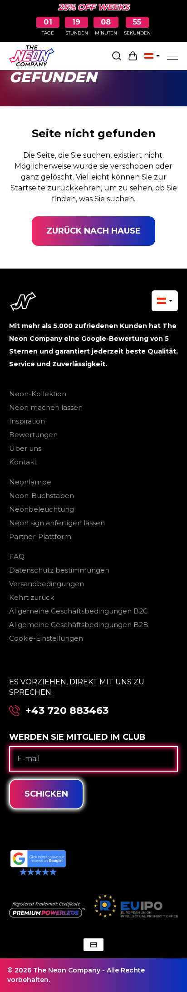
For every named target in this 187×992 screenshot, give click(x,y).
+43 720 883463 (66, 711)
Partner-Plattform (40, 536)
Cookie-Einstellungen (46, 638)
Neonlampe (30, 482)
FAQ (17, 556)
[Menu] (172, 55)
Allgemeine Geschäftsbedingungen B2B (78, 624)
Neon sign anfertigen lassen (57, 522)
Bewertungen (33, 434)
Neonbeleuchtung (41, 509)
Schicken (46, 794)
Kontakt (23, 462)
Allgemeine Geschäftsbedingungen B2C (78, 611)
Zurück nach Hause (93, 231)
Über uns (25, 448)
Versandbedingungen (46, 583)
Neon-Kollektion (37, 393)
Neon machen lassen (46, 407)
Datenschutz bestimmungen (59, 570)
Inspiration (27, 421)
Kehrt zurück (31, 597)
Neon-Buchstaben (41, 495)
